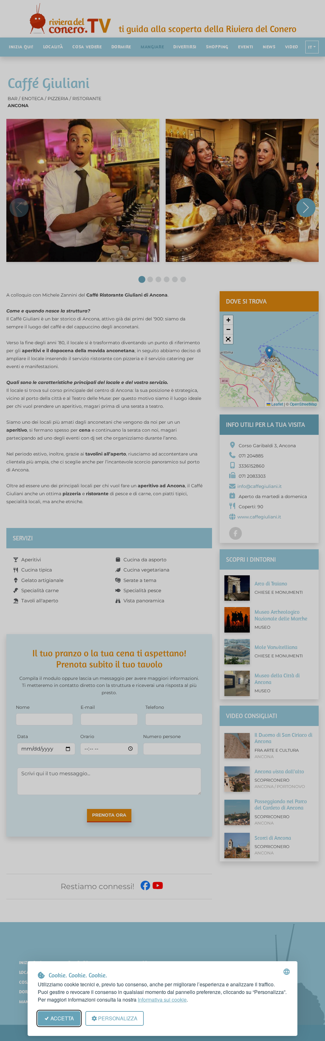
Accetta (62, 1018)
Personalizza (117, 1018)
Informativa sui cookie (162, 999)
